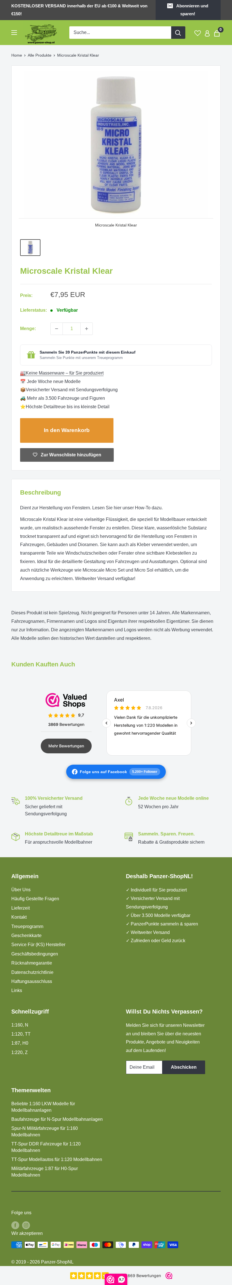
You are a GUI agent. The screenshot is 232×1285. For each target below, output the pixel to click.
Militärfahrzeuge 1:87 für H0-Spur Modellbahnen (44, 1171)
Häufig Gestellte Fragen (35, 898)
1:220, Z (19, 1052)
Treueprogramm (27, 926)
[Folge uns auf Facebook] (15, 1225)
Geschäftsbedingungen (34, 954)
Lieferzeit (20, 908)
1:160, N (19, 1025)
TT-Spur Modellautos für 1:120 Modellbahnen (56, 1159)
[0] (217, 33)
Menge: (28, 328)
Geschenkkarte (26, 935)
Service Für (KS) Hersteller (38, 944)
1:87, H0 (19, 1043)
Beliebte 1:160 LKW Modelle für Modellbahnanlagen (43, 1106)
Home (16, 55)
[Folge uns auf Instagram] (26, 1225)
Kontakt (19, 917)
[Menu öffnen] (14, 32)
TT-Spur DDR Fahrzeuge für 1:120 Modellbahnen (46, 1147)
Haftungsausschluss (31, 981)
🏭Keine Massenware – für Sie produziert (62, 373)
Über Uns (21, 889)
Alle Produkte (39, 55)
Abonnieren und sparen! (192, 9)
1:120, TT (21, 1034)
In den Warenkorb (67, 430)
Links (16, 990)
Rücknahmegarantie (31, 963)
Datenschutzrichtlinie (32, 972)
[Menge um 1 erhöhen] (87, 329)
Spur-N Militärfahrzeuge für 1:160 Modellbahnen (44, 1131)
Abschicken (184, 1067)
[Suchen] (178, 32)
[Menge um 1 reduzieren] (57, 329)
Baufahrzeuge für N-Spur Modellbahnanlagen (57, 1119)
